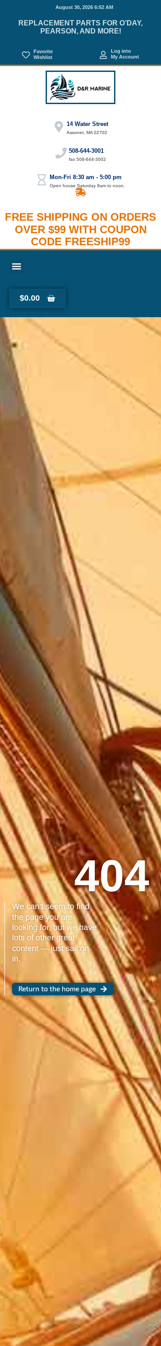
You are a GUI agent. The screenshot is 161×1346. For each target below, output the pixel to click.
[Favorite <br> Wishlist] (26, 55)
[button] (16, 266)
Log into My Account (125, 53)
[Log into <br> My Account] (103, 55)
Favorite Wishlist (43, 54)
